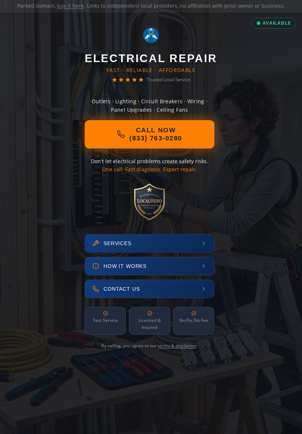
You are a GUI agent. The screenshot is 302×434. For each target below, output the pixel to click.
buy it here (70, 5)
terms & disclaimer (177, 345)
